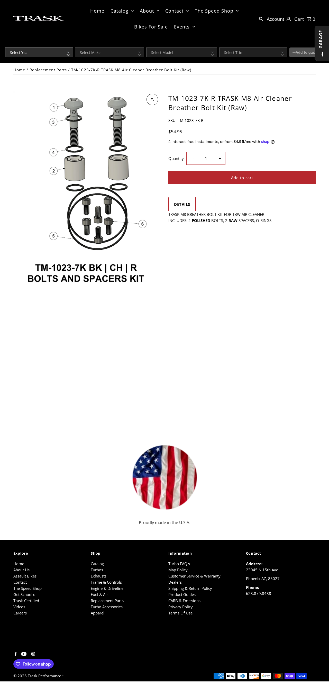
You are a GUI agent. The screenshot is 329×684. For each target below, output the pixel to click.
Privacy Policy (180, 606)
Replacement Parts (48, 69)
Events (182, 27)
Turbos (97, 569)
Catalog (120, 11)
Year (8, 44)
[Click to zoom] (152, 99)
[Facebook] (15, 654)
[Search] (261, 18)
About (147, 11)
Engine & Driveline (107, 588)
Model (150, 44)
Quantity (176, 158)
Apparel (97, 612)
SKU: (172, 120)
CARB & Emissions (184, 600)
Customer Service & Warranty (194, 576)
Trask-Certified (26, 600)
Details (182, 204)
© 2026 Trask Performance (37, 675)
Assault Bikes (24, 576)
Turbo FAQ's (179, 563)
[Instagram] (32, 654)
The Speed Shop (214, 11)
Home (97, 11)
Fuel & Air (99, 594)
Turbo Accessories (107, 606)
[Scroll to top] (318, 670)
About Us (21, 569)
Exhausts (98, 576)
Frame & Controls (106, 582)
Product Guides (182, 594)
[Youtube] (23, 654)
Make (79, 44)
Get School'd (24, 594)
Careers (20, 612)
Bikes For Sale (151, 27)
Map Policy (178, 569)
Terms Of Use (180, 612)
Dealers (175, 582)
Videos (19, 606)
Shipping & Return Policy (190, 588)
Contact (174, 11)
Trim (222, 44)
